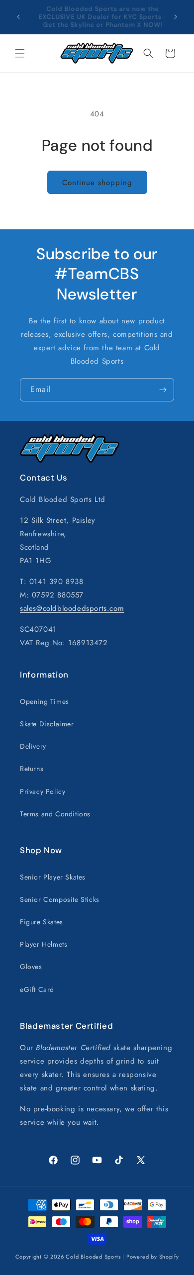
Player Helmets (43, 944)
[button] (20, 53)
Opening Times (44, 701)
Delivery (33, 746)
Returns (31, 769)
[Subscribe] (163, 389)
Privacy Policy (42, 791)
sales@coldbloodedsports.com (72, 608)
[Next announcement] (176, 17)
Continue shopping (97, 182)
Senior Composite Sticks (59, 899)
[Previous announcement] (18, 17)
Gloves (31, 967)
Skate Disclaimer (47, 724)
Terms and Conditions (55, 814)
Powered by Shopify (152, 1257)
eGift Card (37, 989)
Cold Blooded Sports (93, 1257)
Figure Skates (41, 922)
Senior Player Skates (53, 877)
